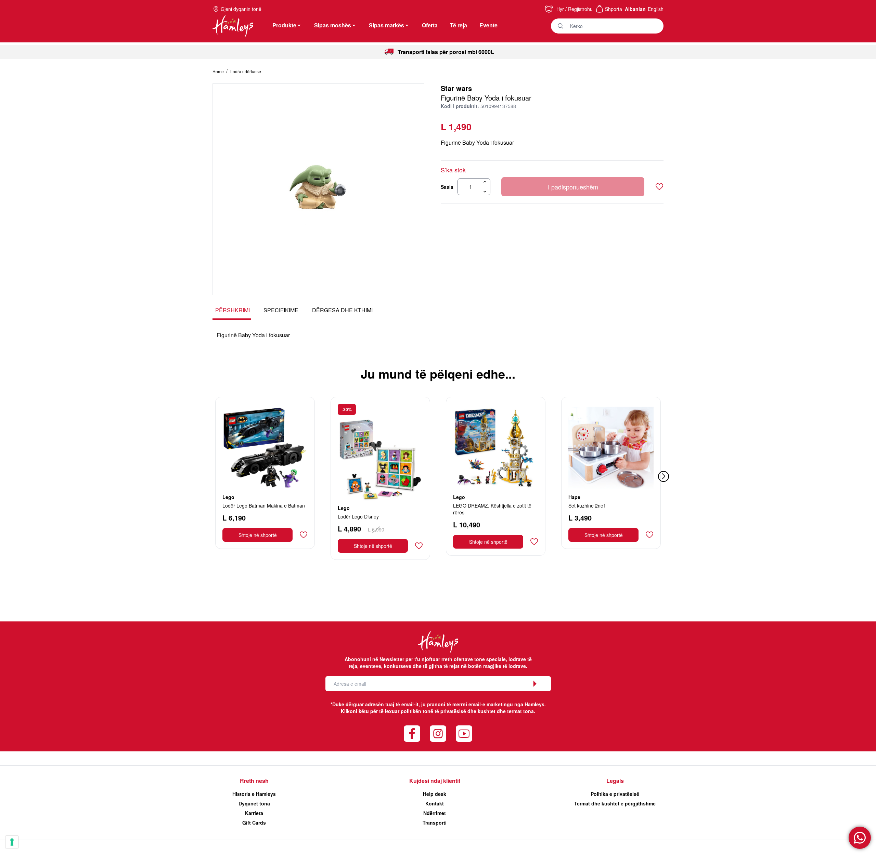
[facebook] (412, 733)
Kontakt (434, 803)
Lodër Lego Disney (358, 516)
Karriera (254, 813)
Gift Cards (254, 822)
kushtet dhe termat (500, 711)
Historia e (254, 793)
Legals (615, 781)
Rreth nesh (254, 781)
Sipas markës (386, 25)
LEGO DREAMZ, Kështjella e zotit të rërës (492, 509)
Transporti (435, 822)
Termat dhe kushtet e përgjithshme (615, 803)
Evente (488, 25)
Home (218, 71)
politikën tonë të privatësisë (433, 711)
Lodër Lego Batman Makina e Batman (263, 505)
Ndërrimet (434, 813)
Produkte (284, 25)
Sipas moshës (332, 25)
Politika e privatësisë (615, 793)
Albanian (635, 8)
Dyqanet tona (254, 803)
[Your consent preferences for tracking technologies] (11, 842)
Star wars (456, 88)
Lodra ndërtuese (245, 71)
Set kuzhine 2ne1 (587, 505)
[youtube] (464, 733)
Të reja (458, 25)
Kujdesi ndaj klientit (434, 781)
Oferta (430, 25)
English (656, 8)
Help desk (434, 793)
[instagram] (438, 733)
